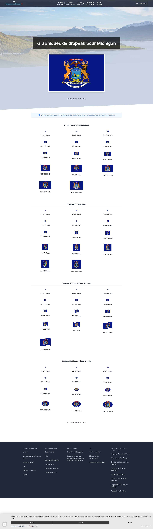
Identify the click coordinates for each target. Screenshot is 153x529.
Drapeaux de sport (51, 472)
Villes (46, 456)
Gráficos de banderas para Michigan (120, 463)
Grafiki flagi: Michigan (118, 474)
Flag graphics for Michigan (119, 458)
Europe (25, 474)
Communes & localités (52, 460)
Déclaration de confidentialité (94, 457)
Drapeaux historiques (51, 468)
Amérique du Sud (28, 462)
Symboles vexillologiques (75, 452)
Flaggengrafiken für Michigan (120, 454)
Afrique (25, 452)
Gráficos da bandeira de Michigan (119, 480)
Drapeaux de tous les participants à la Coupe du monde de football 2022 (75, 458)
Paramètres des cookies (97, 462)
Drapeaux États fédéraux (70, 3)
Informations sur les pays (90, 3)
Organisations (49, 464)
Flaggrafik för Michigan (118, 491)
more (130, 523)
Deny (31, 523)
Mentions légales (94, 452)
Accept (81, 523)
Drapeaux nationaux (60, 3)
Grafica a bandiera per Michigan (118, 469)
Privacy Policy (148, 526)
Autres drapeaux (80, 3)
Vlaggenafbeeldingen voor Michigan (119, 486)
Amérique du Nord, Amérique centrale (32, 457)
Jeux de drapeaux (99, 3)
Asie (24, 466)
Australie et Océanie (29, 470)
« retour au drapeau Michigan (76, 99)
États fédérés (49, 452)
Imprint (142, 526)
